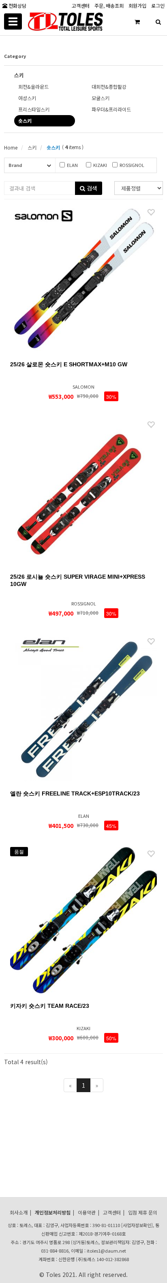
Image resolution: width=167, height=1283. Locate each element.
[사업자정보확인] (137, 1225)
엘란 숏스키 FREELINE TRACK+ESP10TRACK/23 (75, 793)
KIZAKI (100, 165)
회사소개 (19, 1212)
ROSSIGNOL (132, 165)
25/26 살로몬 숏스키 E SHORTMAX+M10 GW (68, 364)
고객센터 (81, 5)
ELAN (72, 165)
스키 (31, 147)
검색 (91, 188)
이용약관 (87, 1212)
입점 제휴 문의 (142, 1212)
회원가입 (137, 5)
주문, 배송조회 (109, 5)
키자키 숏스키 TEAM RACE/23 (49, 1006)
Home (10, 147)
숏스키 (52, 147)
